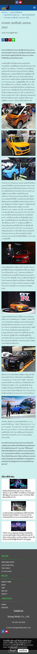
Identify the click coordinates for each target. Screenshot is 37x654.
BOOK (3, 585)
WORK (3, 604)
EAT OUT (4, 591)
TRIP (3, 588)
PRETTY (4, 594)
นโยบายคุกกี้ (13, 647)
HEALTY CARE (6, 582)
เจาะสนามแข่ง (6, 571)
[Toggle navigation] (34, 8)
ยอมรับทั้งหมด (23, 651)
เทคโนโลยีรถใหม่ (7, 565)
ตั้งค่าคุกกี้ (12, 651)
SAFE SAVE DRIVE (7, 562)
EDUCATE (4, 608)
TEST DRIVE (5, 568)
